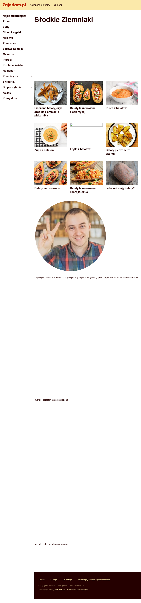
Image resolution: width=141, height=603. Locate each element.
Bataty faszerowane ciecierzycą (83, 110)
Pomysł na (10, 98)
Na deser (8, 71)
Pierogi (7, 60)
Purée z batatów (116, 108)
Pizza (6, 21)
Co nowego (67, 579)
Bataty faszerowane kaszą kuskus (83, 190)
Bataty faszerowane (47, 188)
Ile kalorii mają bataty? (120, 188)
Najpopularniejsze (14, 16)
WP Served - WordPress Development (71, 589)
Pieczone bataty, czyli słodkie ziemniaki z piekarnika (48, 111)
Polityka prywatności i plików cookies (94, 579)
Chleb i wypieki (12, 32)
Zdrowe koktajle (13, 49)
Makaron (8, 54)
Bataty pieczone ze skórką (118, 152)
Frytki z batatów (80, 149)
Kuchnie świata (13, 65)
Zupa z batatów (44, 150)
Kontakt (42, 579)
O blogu (58, 5)
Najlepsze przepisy (40, 5)
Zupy (6, 27)
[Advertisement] (86, 52)
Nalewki (8, 38)
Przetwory (9, 43)
